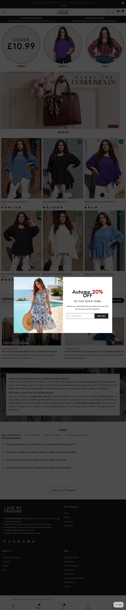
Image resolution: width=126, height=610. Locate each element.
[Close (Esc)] (123, 3)
